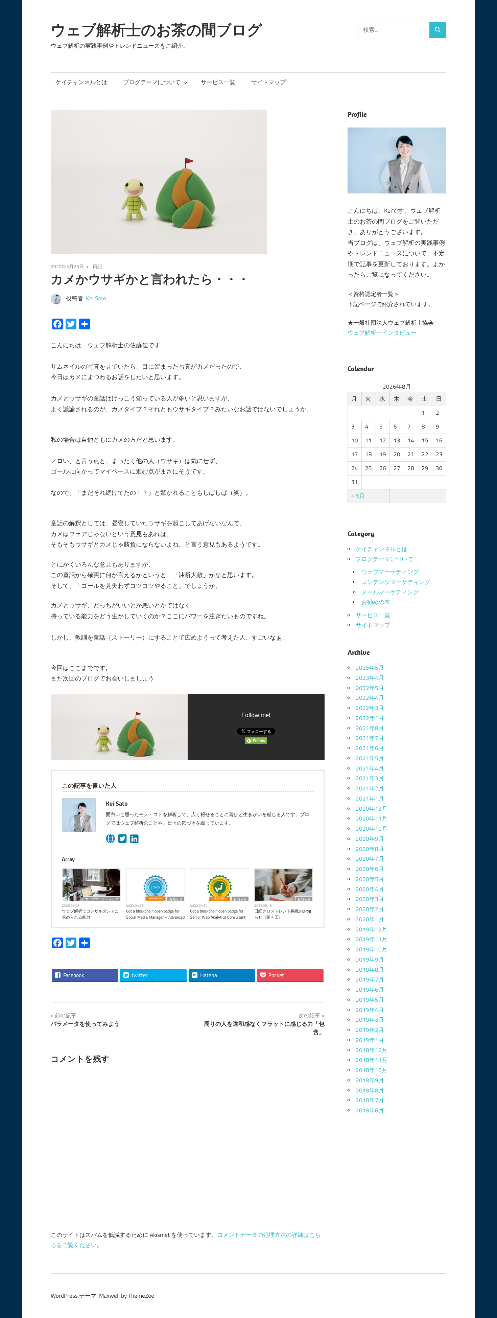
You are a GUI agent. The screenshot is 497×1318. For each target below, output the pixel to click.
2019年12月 (371, 929)
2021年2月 (370, 788)
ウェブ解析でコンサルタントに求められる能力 (90, 914)
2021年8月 (370, 728)
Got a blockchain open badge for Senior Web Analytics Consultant (217, 914)
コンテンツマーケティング (395, 582)
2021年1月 (370, 798)
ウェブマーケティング (102, 899)
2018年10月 (371, 1070)
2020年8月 (370, 849)
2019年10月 (371, 949)
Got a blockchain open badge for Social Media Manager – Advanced (155, 914)
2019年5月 (370, 999)
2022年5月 (370, 688)
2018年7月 (370, 1100)
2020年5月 (370, 879)
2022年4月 (370, 697)
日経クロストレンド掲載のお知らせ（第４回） (282, 914)
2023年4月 (370, 677)
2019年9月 (370, 959)
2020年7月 (370, 858)
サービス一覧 (218, 82)
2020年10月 (371, 828)
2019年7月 (370, 979)
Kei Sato (96, 298)
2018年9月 (370, 1080)
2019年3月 (370, 1019)
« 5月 (358, 495)
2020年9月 (370, 838)
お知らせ (176, 899)
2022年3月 (370, 707)
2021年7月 (370, 738)
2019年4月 (370, 1009)
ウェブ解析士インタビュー (382, 332)
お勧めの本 (375, 602)
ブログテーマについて (152, 82)
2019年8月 (370, 969)
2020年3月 (370, 899)
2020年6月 (370, 868)
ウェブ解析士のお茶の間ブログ (156, 30)
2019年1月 (370, 1040)
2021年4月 (370, 768)
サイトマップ (268, 82)
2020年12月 (371, 808)
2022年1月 (370, 718)
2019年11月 (371, 939)
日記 (97, 266)
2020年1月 (370, 919)
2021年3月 (370, 778)
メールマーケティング (390, 592)
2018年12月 (371, 1050)
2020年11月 (371, 818)
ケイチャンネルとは (81, 82)
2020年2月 (370, 909)
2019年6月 (370, 989)
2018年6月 (370, 1110)
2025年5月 (370, 667)
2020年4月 (370, 889)
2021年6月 (370, 748)
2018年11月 (371, 1060)
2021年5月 (370, 758)
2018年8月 (370, 1090)
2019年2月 (370, 1029)
